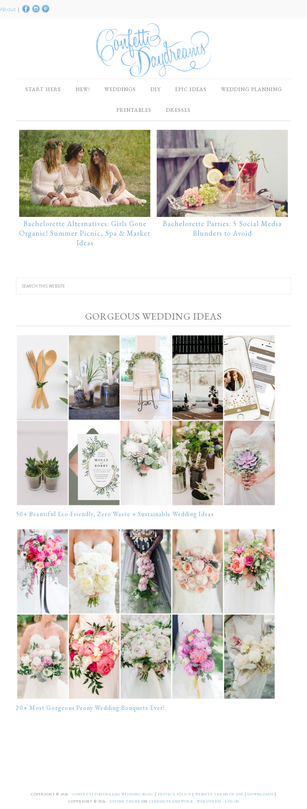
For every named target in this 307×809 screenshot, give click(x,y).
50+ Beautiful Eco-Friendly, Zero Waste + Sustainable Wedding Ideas (115, 514)
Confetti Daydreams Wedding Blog (153, 50)
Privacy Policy (175, 794)
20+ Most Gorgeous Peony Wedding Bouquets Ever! (90, 708)
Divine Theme (125, 801)
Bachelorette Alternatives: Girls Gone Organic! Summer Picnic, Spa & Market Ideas (84, 233)
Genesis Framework (171, 801)
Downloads (261, 794)
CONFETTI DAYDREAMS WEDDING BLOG (112, 794)
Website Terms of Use (220, 794)
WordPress (209, 801)
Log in (232, 801)
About (8, 9)
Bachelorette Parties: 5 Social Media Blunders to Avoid (222, 228)
